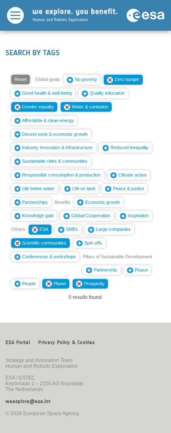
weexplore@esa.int (28, 401)
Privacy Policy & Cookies (66, 342)
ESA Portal (17, 342)
